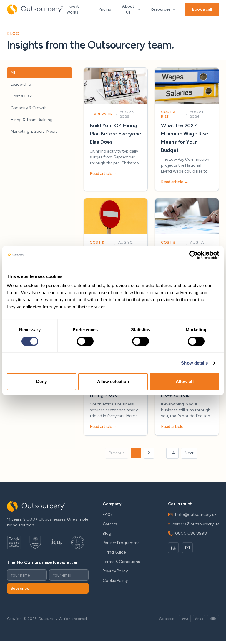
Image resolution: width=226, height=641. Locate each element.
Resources (160, 9)
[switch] (85, 341)
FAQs (108, 514)
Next (189, 453)
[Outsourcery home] (35, 9)
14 (172, 453)
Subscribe (20, 588)
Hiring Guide (114, 552)
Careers (110, 523)
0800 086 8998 (191, 533)
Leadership (21, 84)
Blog (107, 533)
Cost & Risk (21, 96)
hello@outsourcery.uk (196, 514)
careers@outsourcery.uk (195, 523)
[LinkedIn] (173, 547)
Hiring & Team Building (32, 119)
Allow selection (113, 381)
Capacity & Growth (29, 107)
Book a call (202, 9)
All (13, 72)
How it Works (72, 9)
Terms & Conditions (121, 561)
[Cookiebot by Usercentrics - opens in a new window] (193, 255)
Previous (116, 453)
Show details (194, 362)
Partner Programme (121, 542)
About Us (128, 9)
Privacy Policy (115, 571)
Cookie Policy (115, 580)
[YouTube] (187, 547)
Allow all (185, 381)
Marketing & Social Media (34, 131)
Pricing (104, 9)
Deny (41, 381)
